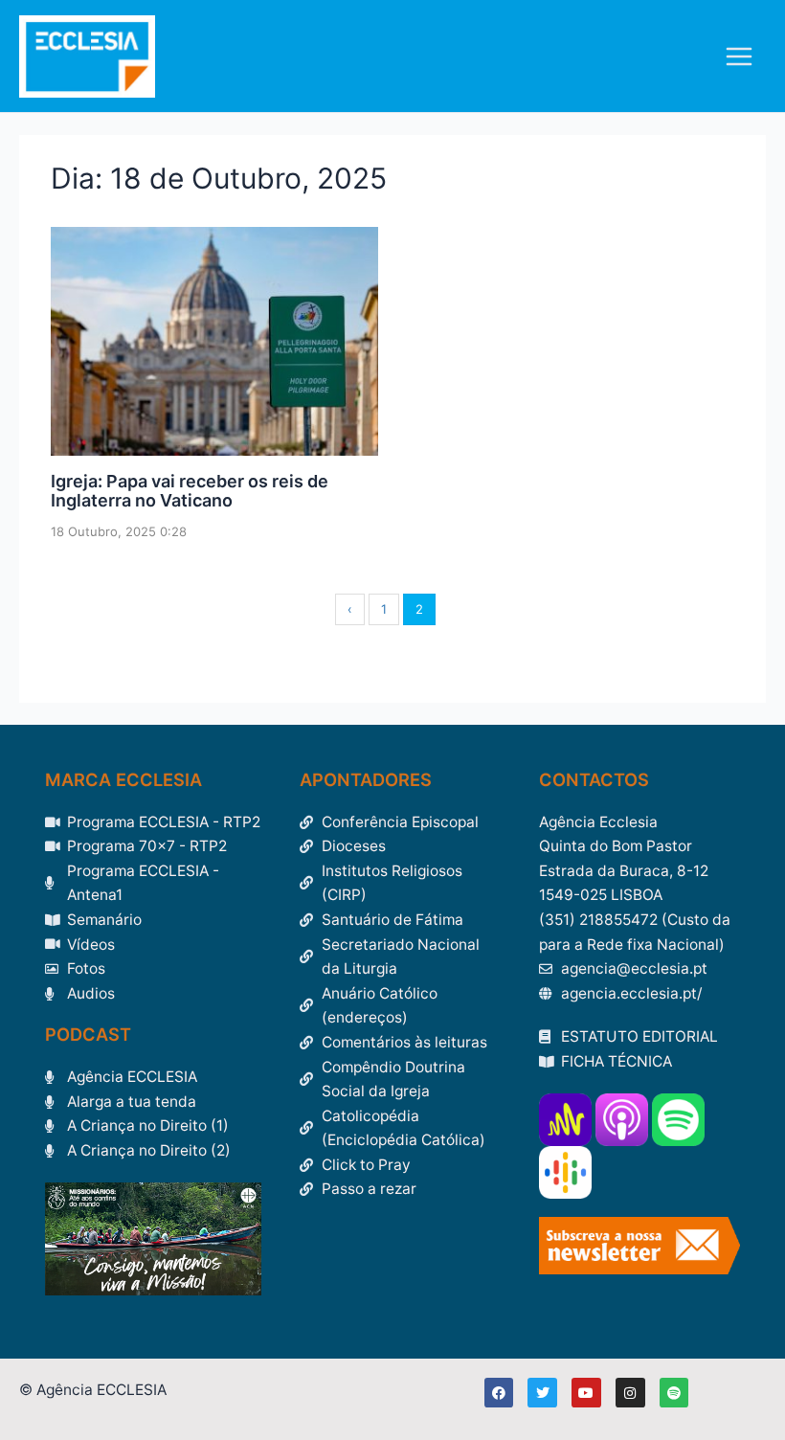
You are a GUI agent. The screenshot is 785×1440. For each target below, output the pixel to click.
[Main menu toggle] (739, 56)
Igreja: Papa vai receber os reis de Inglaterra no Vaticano (189, 490)
